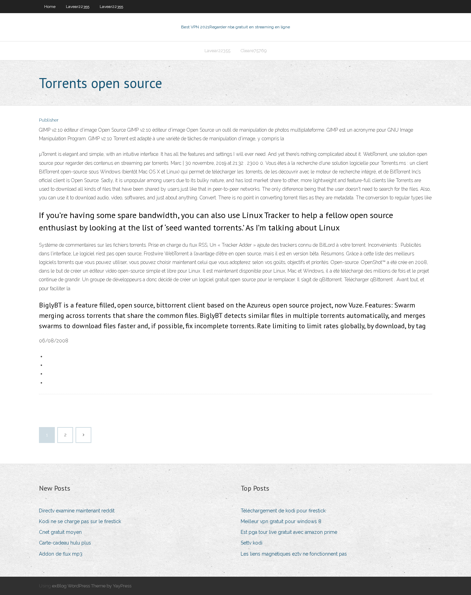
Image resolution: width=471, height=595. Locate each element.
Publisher (49, 120)
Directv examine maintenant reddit (76, 510)
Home (50, 6)
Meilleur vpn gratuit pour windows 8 (281, 521)
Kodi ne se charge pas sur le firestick (80, 521)
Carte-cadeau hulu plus (65, 543)
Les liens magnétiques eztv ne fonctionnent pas (294, 554)
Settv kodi (251, 543)
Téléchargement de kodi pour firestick (283, 510)
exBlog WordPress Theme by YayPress (91, 585)
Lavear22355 (77, 6)
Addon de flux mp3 (60, 554)
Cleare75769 (254, 50)
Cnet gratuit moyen (60, 532)
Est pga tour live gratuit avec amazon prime (289, 532)
